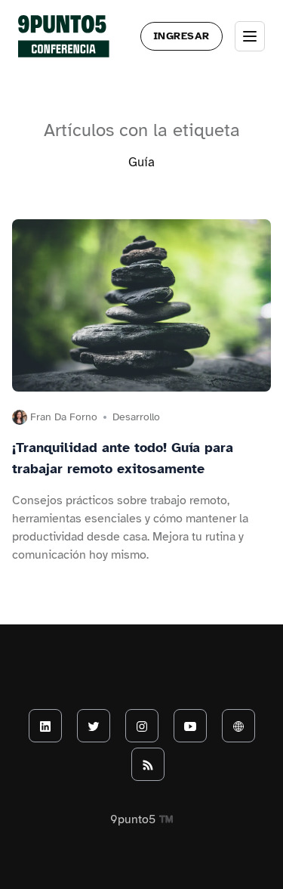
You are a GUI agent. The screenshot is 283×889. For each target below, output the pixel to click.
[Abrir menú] (250, 36)
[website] (238, 725)
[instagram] (141, 725)
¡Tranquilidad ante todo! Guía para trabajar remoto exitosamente (122, 458)
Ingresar (181, 35)
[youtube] (190, 725)
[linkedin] (45, 725)
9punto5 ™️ (142, 819)
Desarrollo (136, 416)
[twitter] (93, 725)
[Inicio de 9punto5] (63, 36)
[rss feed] (148, 764)
